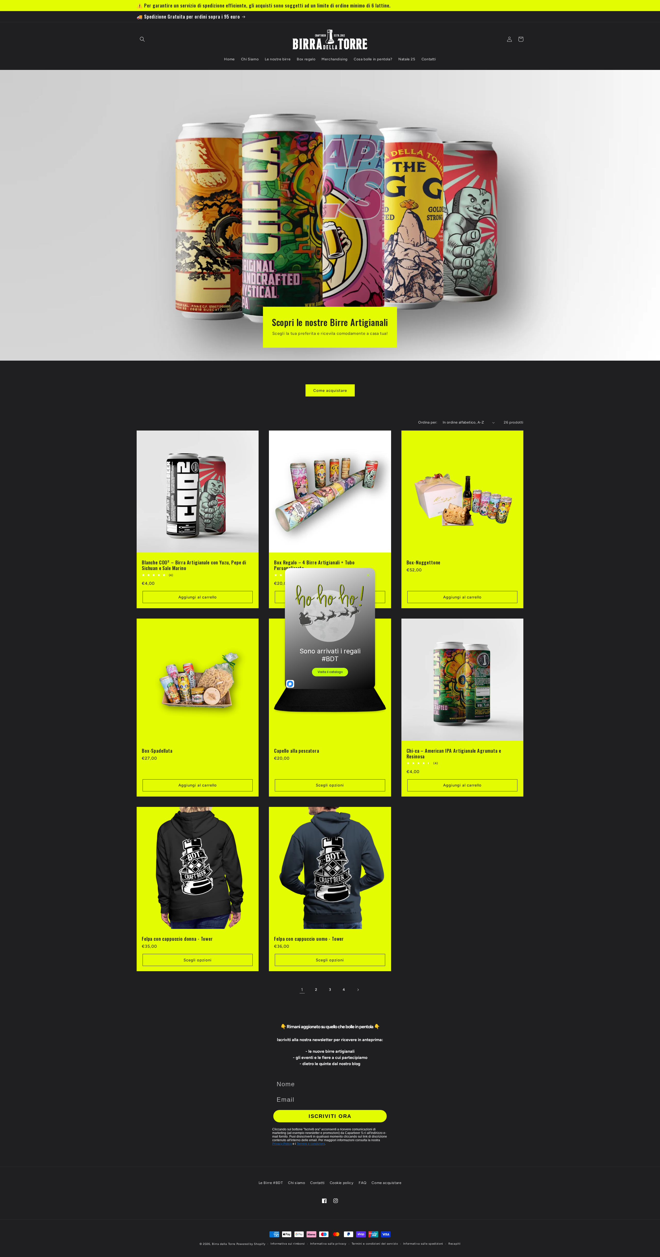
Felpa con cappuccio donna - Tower (177, 939)
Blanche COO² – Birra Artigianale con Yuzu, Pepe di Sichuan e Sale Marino (194, 565)
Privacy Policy (282, 1144)
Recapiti (454, 1243)
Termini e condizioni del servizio (375, 1243)
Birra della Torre (223, 1244)
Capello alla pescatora (296, 750)
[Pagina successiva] (358, 989)
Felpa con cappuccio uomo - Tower (309, 939)
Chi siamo (296, 1183)
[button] (142, 39)
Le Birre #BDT (271, 1183)
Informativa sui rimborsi (287, 1243)
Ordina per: (427, 422)
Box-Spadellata (157, 750)
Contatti (317, 1183)
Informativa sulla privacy (328, 1243)
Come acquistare (330, 390)
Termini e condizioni (311, 1144)
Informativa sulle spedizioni (423, 1243)
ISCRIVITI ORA (330, 1116)
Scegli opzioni (330, 785)
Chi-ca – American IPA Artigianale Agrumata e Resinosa (454, 753)
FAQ (363, 1183)
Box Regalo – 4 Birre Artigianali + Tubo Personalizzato (314, 565)
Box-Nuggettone (424, 562)
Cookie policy (342, 1183)
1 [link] (302, 989)
